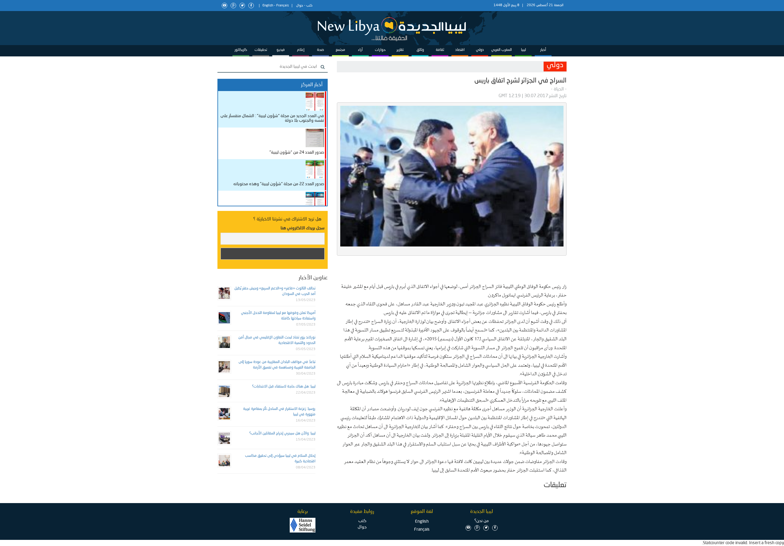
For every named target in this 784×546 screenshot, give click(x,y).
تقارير (400, 50)
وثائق (420, 50)
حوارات (380, 50)
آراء (360, 50)
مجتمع (340, 50)
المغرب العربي (501, 50)
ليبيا (523, 50)
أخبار (543, 50)
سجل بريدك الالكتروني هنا (303, 228)
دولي (480, 50)
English (267, 5)
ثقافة (440, 50)
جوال (299, 5)
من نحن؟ (481, 521)
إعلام (300, 50)
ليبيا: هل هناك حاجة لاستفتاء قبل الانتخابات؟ (283, 386)
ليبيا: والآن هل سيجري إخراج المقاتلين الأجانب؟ (282, 433)
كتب (309, 5)
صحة (320, 50)
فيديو (281, 50)
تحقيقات (260, 50)
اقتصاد (460, 50)
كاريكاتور (241, 50)
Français (282, 5)
